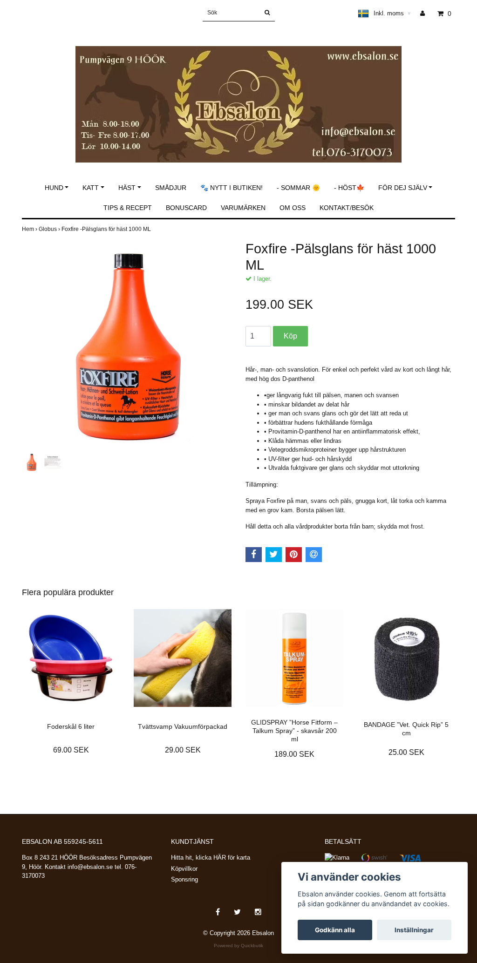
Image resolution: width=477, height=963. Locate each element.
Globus (50, 229)
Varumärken (243, 207)
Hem (30, 229)
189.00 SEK (294, 754)
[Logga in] (426, 13)
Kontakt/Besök (347, 207)
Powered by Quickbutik (238, 945)
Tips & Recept (127, 207)
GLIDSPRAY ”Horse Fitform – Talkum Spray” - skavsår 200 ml (294, 731)
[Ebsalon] (238, 94)
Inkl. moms (392, 13)
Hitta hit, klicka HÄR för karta (210, 857)
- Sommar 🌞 (298, 187)
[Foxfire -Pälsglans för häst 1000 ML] (127, 345)
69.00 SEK (71, 750)
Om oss (292, 207)
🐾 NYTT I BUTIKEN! (231, 187)
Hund (54, 187)
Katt (90, 187)
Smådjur (170, 187)
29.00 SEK (183, 750)
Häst (127, 187)
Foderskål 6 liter (71, 726)
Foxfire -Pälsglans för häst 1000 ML (106, 229)
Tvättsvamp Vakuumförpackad (182, 726)
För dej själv (402, 187)
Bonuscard (186, 207)
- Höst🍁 (349, 187)
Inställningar (414, 930)
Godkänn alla (335, 930)
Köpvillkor (184, 868)
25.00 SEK (406, 752)
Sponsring (184, 879)
